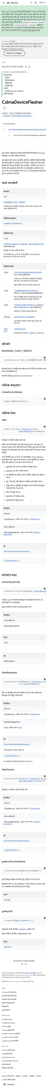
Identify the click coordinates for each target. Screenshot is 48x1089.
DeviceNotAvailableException (17, 551)
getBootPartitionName (24, 317)
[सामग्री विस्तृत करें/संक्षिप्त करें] (27, 72)
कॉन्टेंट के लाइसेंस (30, 973)
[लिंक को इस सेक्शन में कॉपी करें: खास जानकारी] (20, 183)
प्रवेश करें (42, 3)
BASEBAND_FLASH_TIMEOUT (14, 202)
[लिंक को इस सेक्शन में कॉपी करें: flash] (9, 420)
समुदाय (18, 1076)
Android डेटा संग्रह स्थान (9, 992)
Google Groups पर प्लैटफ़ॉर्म (11, 1034)
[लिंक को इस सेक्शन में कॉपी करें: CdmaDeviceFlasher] (24, 392)
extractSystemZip (22, 272)
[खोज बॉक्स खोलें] (31, 2)
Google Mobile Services (10, 1061)
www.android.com (8, 1057)
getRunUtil (19, 329)
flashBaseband (21, 291)
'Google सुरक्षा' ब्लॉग (8, 1030)
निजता (39, 1076)
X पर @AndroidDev (8, 1023)
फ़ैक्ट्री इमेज (5, 1006)
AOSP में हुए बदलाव (29, 30)
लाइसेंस (31, 1076)
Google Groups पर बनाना (10, 1037)
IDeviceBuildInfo (36, 244)
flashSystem (20, 305)
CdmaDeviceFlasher (12, 223)
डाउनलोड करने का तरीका (9, 999)
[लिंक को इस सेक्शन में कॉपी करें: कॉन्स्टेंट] (12, 344)
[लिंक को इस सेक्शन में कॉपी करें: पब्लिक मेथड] (18, 413)
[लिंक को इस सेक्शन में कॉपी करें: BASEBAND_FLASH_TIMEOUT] (34, 351)
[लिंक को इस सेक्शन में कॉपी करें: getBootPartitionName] (27, 861)
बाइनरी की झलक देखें (8, 1003)
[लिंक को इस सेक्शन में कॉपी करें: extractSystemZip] (22, 582)
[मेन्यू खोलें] (3, 2)
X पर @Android (7, 1019)
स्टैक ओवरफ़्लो (6, 1064)
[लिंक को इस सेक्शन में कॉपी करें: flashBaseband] (19, 672)
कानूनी (25, 1076)
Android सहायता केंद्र (8, 1050)
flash (6, 244)
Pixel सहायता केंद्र (7, 1054)
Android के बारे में (8, 1076)
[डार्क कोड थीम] (44, 357)
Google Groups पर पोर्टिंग (10, 1041)
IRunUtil (6, 330)
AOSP (4, 62)
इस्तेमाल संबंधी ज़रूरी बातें (9, 996)
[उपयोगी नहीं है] (29, 67)
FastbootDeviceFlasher (21, 116)
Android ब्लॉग (6, 1026)
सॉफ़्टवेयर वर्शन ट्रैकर (8, 1068)
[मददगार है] (26, 67)
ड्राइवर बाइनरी (6, 1010)
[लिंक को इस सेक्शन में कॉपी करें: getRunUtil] (14, 911)
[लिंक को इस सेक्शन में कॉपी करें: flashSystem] (16, 769)
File (20, 728)
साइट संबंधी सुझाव (9, 1080)
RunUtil (33, 333)
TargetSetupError (11, 561)
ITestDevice (15, 244)
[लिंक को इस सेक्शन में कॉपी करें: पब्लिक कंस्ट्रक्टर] (23, 385)
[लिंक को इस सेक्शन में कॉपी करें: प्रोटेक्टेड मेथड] (19, 575)
